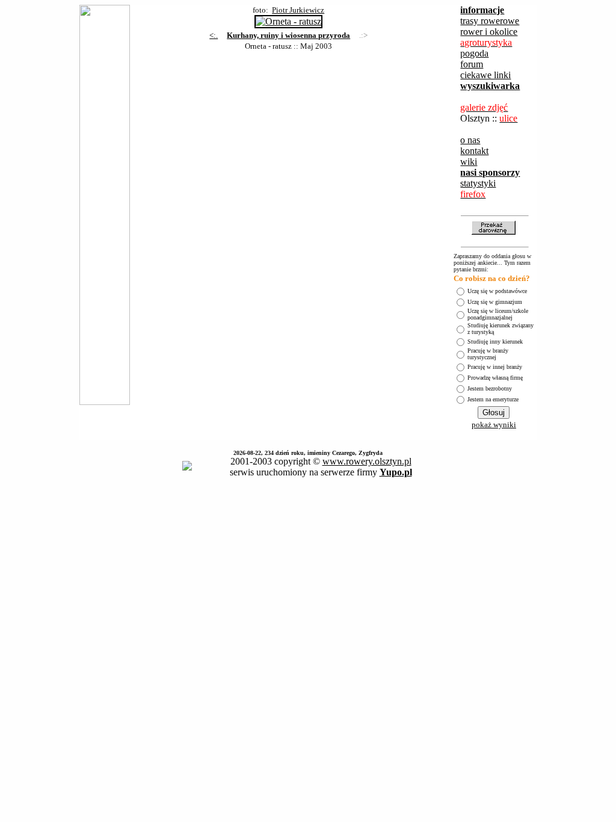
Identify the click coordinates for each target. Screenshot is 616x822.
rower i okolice (488, 31)
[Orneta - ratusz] (288, 18)
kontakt (474, 151)
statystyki (478, 183)
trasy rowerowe (489, 21)
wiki (468, 161)
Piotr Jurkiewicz (298, 9)
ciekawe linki (485, 75)
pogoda (474, 53)
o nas (470, 140)
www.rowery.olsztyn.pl (366, 461)
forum (471, 64)
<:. (213, 35)
